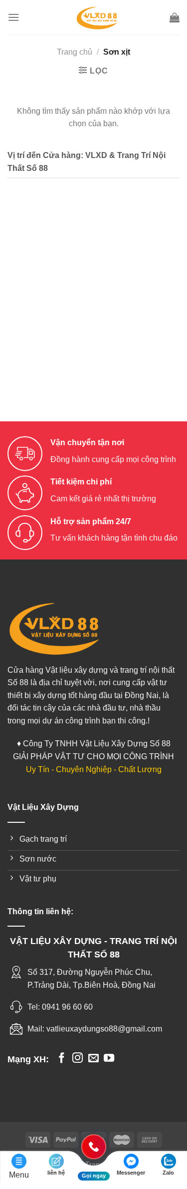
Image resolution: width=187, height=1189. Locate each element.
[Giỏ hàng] (175, 17)
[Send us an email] (93, 1058)
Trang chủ (74, 52)
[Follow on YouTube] (109, 1058)
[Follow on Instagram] (77, 1058)
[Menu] (13, 17)
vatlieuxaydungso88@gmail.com (104, 1029)
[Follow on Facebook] (61, 1058)
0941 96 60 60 (67, 1007)
